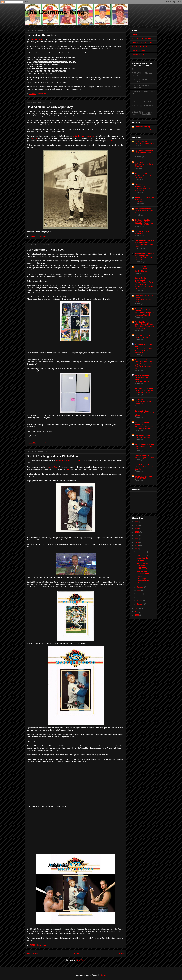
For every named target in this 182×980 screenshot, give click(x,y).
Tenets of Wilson (142, 267)
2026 (137, 522)
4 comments (41, 945)
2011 (137, 612)
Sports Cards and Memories (142, 423)
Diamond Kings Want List (142, 42)
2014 (137, 545)
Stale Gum (139, 400)
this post (109, 141)
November (141, 555)
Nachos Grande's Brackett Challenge (69, 460)
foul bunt (139, 162)
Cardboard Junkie (142, 220)
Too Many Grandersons (140, 185)
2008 (137, 615)
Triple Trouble (139, 202)
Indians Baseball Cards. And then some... (142, 377)
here (67, 469)
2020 (137, 542)
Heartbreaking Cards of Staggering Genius (144, 241)
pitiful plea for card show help (83, 136)
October (140, 587)
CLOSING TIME (140, 478)
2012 (137, 608)
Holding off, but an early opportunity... (51, 107)
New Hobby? (139, 233)
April (139, 597)
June (139, 590)
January (140, 604)
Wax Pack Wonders (143, 209)
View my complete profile (142, 130)
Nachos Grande (141, 173)
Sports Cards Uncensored (140, 279)
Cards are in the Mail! (142, 381)
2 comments (42, 94)
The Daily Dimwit (142, 465)
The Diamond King (55, 11)
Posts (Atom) (80, 960)
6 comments (42, 443)
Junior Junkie (54, 467)
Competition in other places (144, 143)
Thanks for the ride (141, 337)
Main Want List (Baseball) (142, 38)
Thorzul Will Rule (142, 456)
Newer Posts (32, 954)
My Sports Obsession (144, 151)
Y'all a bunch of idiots (142, 437)
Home (76, 954)
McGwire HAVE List (139, 47)
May (139, 594)
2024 (137, 529)
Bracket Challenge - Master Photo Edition (53, 456)
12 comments (42, 236)
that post (34, 138)
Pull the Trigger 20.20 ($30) (144, 458)
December (141, 552)
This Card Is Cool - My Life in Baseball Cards (144, 323)
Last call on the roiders (41, 35)
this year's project (37, 39)
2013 (137, 549)
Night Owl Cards (141, 141)
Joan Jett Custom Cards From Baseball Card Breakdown (143, 351)
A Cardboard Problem (144, 388)
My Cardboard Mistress (144, 444)
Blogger (103, 975)
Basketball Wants (138, 51)
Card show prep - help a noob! (46, 249)
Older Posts (119, 954)
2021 (137, 539)
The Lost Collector (142, 335)
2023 (137, 532)
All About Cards (141, 360)
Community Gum (142, 411)
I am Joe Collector (142, 435)
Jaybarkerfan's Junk (143, 476)
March (139, 601)
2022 (137, 535)
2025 (137, 525)
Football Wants (138, 55)
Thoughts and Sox (142, 231)
